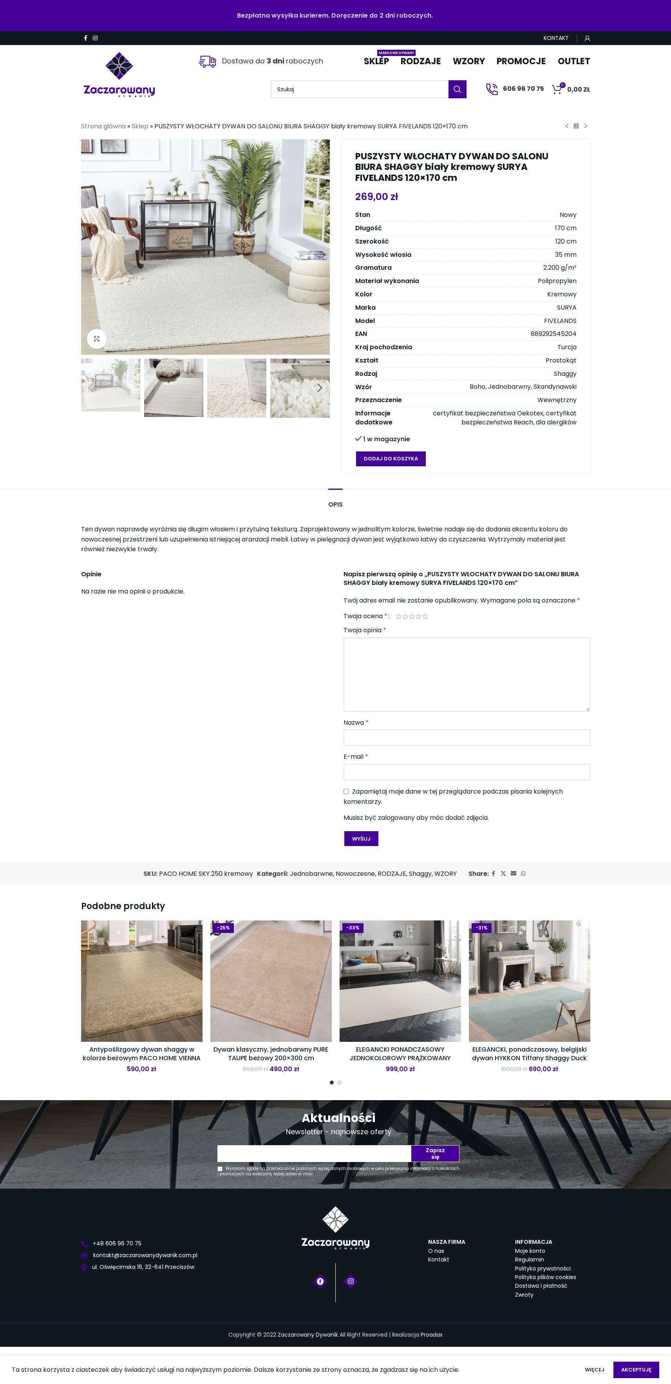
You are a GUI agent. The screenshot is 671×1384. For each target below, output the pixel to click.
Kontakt (438, 1259)
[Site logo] (119, 71)
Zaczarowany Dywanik (308, 1335)
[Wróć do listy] (576, 126)
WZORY (445, 873)
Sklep (140, 126)
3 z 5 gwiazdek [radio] (412, 616)
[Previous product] (567, 126)
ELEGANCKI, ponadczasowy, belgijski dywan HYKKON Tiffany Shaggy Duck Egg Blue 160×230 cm (529, 1058)
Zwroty (524, 1295)
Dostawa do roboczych (271, 61)
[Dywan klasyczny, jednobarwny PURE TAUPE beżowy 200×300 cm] (271, 981)
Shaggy (420, 873)
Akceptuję (636, 1369)
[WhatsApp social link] (523, 873)
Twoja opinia (365, 630)
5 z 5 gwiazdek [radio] (425, 616)
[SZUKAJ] (458, 89)
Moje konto (530, 1251)
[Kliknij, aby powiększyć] (97, 338)
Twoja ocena (365, 616)
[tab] (335, 500)
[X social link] (503, 873)
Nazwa (356, 722)
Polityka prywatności (543, 1268)
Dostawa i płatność (541, 1286)
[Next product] (585, 126)
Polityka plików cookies (545, 1277)
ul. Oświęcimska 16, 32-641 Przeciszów (142, 1267)
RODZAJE (392, 873)
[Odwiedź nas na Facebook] (320, 1281)
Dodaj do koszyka (391, 458)
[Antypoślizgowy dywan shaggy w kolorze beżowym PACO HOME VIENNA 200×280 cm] (142, 981)
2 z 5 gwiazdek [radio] (405, 616)
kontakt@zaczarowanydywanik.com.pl (144, 1255)
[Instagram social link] (95, 38)
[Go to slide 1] (332, 1082)
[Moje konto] (587, 38)
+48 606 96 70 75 (116, 1243)
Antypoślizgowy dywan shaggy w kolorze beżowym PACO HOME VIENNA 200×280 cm (142, 1058)
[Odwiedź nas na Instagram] (350, 1281)
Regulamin (529, 1259)
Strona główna (103, 126)
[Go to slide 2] (340, 1082)
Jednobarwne (311, 873)
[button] (91, 388)
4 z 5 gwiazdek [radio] (418, 616)
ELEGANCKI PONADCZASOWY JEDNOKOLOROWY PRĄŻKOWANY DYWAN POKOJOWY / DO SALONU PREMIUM (400, 1062)
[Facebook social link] (85, 38)
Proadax (432, 1335)
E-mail (356, 756)
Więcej (595, 1369)
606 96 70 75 (523, 88)
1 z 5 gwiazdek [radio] (398, 616)
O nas (436, 1251)
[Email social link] (513, 873)
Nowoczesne (355, 873)
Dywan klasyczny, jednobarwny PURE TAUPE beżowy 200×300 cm (270, 1054)
